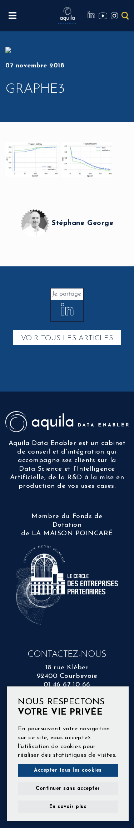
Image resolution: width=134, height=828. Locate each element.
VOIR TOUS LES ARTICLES (67, 338)
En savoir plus (67, 806)
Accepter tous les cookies (68, 770)
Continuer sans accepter (68, 788)
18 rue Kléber (67, 667)
